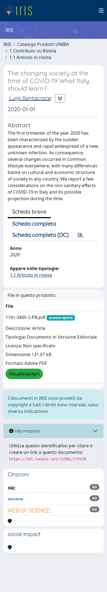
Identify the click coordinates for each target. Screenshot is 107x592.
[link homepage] (19, 10)
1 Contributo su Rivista (32, 51)
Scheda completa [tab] (34, 223)
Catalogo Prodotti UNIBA (43, 44)
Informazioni (26, 431)
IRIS (7, 44)
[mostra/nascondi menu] (101, 10)
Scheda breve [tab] (29, 211)
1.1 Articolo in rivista (30, 57)
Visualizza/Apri (24, 374)
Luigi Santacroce (29, 97)
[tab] (80, 235)
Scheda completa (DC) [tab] (40, 234)
